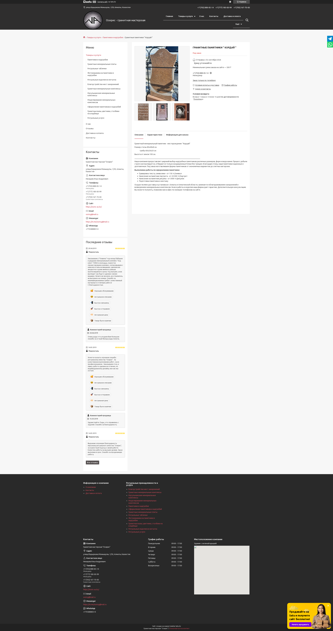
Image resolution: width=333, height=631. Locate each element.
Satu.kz (178, 626)
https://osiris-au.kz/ (94, 207)
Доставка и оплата (232, 16)
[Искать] (246, 20)
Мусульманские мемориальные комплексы (101, 94)
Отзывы (90, 128)
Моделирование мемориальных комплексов (101, 101)
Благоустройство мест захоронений (103, 84)
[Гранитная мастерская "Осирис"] (93, 20)
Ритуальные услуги (96, 118)
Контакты (213, 16)
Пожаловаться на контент (179, 628)
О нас (201, 16)
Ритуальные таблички (97, 69)
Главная (169, 16)
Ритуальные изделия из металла (102, 80)
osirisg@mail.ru (92, 214)
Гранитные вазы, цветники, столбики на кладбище (103, 112)
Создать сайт (102, 2)
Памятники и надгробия (113, 37)
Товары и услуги (185, 16)
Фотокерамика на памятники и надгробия (101, 74)
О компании (91, 487)
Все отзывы (92, 462)
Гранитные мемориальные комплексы (104, 89)
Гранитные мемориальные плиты (102, 64)
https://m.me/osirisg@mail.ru (97, 222)
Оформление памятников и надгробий (104, 107)
